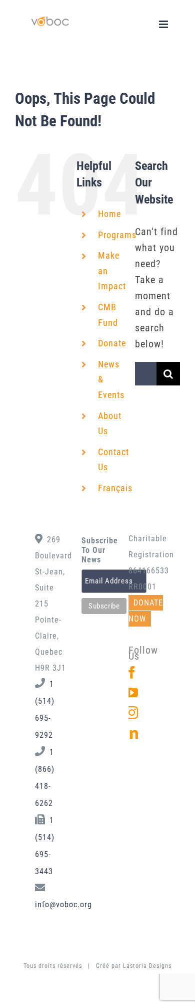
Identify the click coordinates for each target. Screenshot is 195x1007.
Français (115, 488)
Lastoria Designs (147, 965)
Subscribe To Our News (97, 550)
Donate (112, 343)
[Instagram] (132, 712)
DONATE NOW (145, 611)
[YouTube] (132, 692)
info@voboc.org (63, 904)
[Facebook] (132, 672)
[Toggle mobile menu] (164, 24)
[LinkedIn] (132, 732)
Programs (117, 235)
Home (109, 214)
